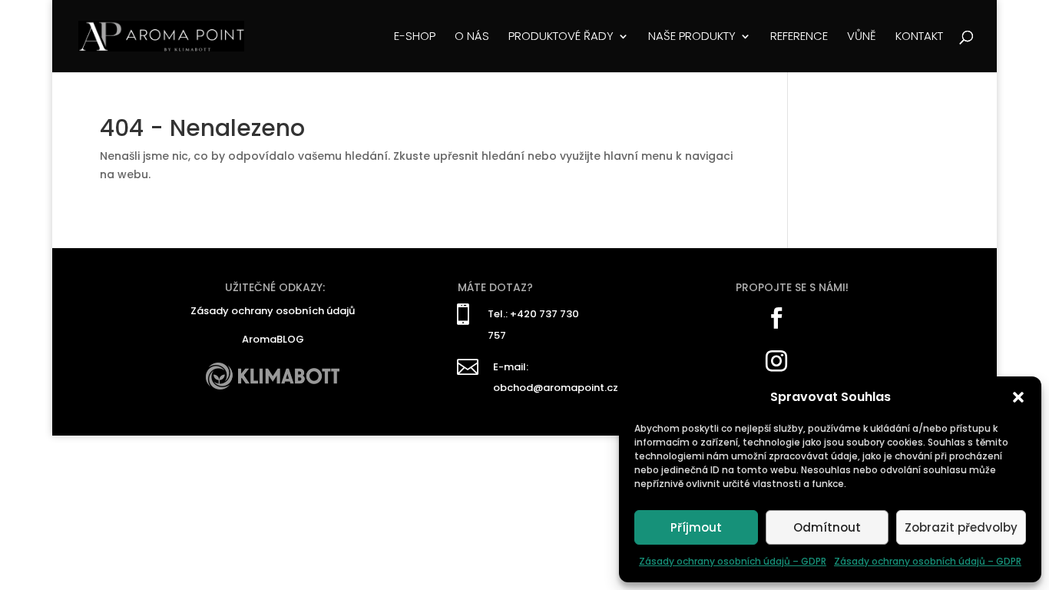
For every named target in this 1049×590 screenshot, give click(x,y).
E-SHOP (414, 37)
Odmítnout (827, 527)
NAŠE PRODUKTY (692, 37)
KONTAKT (919, 37)
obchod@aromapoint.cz (555, 387)
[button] (1018, 397)
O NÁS (472, 37)
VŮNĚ (861, 37)
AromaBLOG (273, 339)
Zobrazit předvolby (961, 527)
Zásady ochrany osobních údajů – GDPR (732, 561)
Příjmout (696, 527)
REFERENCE (799, 37)
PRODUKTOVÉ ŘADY (561, 37)
